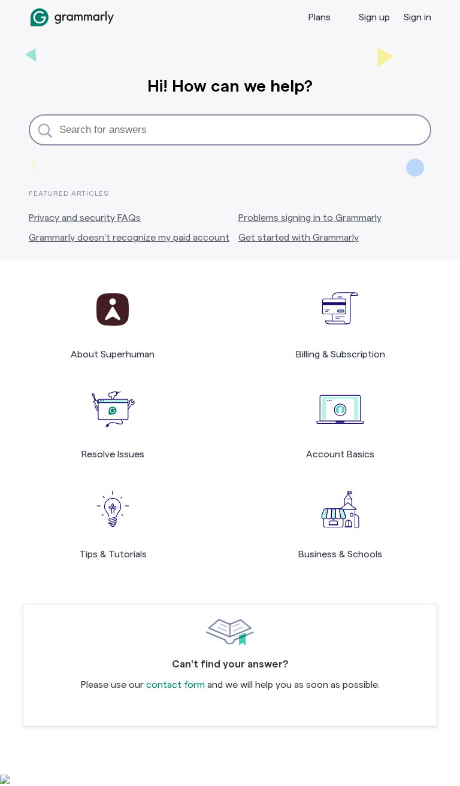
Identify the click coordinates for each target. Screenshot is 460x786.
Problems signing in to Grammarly (310, 218)
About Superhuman (113, 354)
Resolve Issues (112, 454)
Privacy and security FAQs (85, 218)
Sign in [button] (417, 17)
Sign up (374, 17)
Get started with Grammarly (298, 237)
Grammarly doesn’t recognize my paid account (129, 237)
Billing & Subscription (340, 354)
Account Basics (340, 454)
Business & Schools (340, 554)
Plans (319, 17)
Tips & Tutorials (113, 554)
